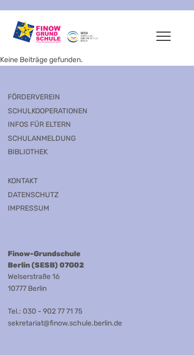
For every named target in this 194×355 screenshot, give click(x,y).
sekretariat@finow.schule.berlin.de (65, 323)
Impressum (28, 208)
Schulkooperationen (47, 111)
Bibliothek (28, 151)
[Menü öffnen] (163, 36)
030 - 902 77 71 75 (52, 311)
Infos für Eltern (39, 124)
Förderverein (34, 97)
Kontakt (23, 180)
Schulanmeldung (42, 138)
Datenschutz (33, 194)
